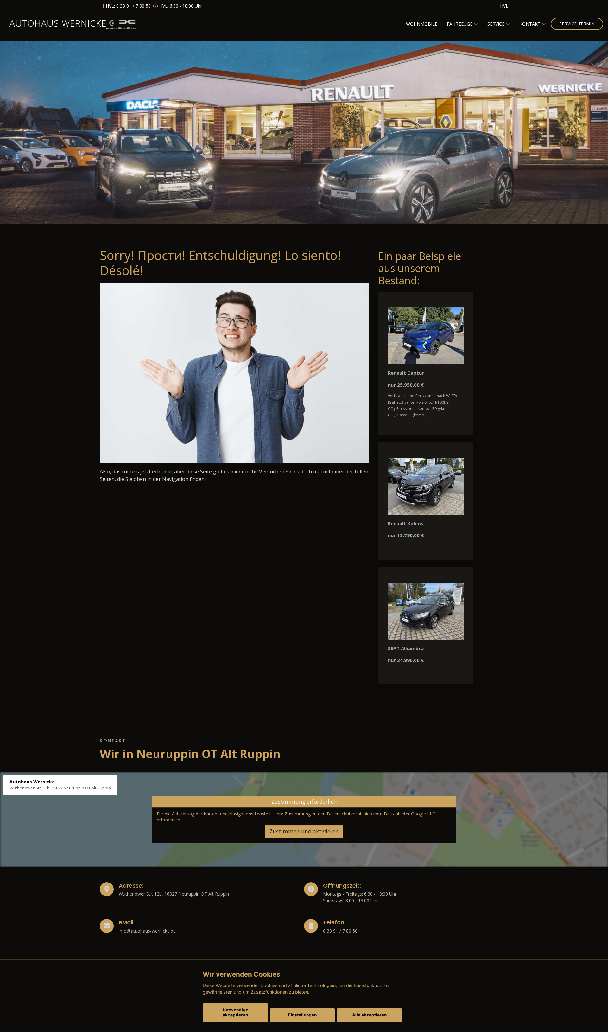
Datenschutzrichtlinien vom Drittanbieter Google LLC (381, 814)
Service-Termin (577, 24)
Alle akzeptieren (369, 1014)
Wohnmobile (421, 24)
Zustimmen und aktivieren (304, 831)
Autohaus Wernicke (58, 23)
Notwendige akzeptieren (235, 1012)
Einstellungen (302, 1014)
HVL (504, 6)
